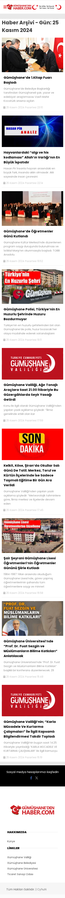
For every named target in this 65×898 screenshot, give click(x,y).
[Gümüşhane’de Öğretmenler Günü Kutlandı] (32, 225)
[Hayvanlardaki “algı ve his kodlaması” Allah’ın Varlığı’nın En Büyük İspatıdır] (32, 146)
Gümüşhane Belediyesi (21, 863)
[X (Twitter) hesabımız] (36, 778)
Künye (11, 841)
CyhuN (41, 889)
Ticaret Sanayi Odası (20, 874)
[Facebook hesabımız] (31, 778)
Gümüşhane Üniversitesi (22, 868)
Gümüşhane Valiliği (19, 857)
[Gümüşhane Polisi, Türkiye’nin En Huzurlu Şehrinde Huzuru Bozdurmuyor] (32, 303)
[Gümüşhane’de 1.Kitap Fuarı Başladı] (32, 71)
